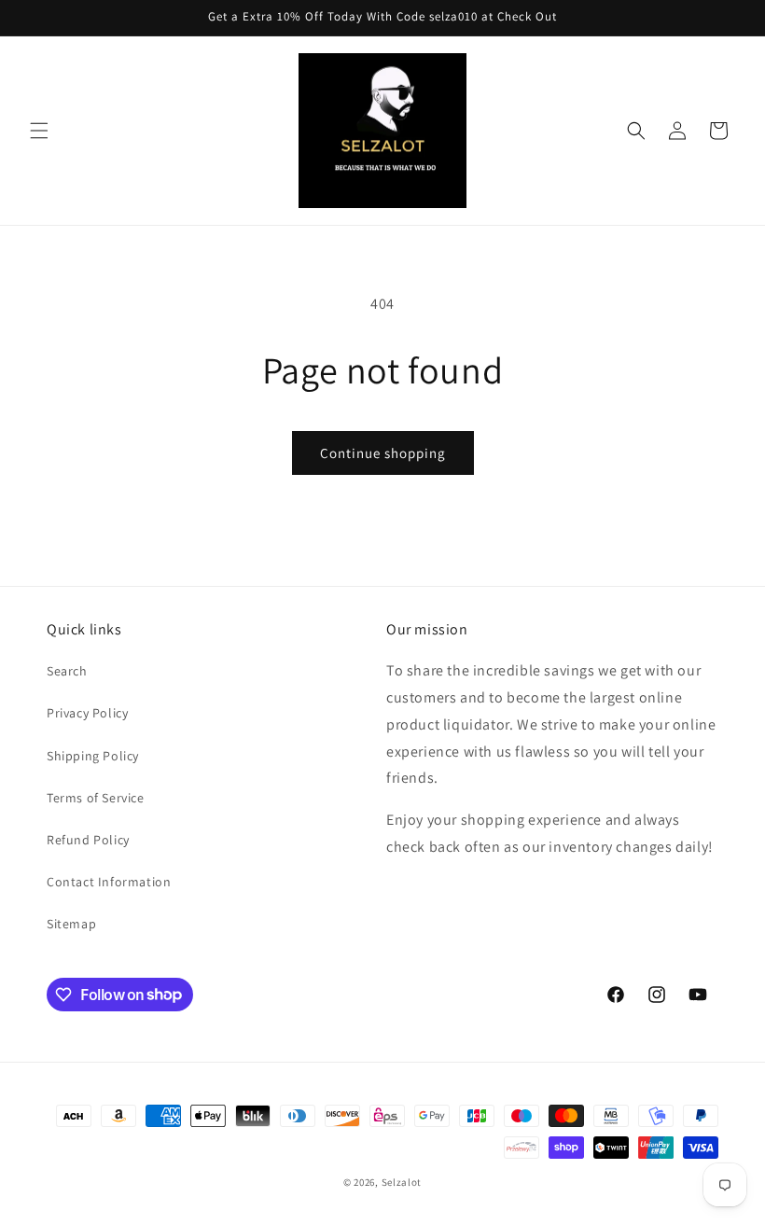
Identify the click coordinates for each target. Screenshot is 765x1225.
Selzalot (402, 1182)
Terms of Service (96, 797)
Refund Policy (88, 839)
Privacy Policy (87, 712)
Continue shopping (383, 453)
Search (67, 670)
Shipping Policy (93, 755)
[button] (39, 130)
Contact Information (109, 881)
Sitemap (71, 923)
